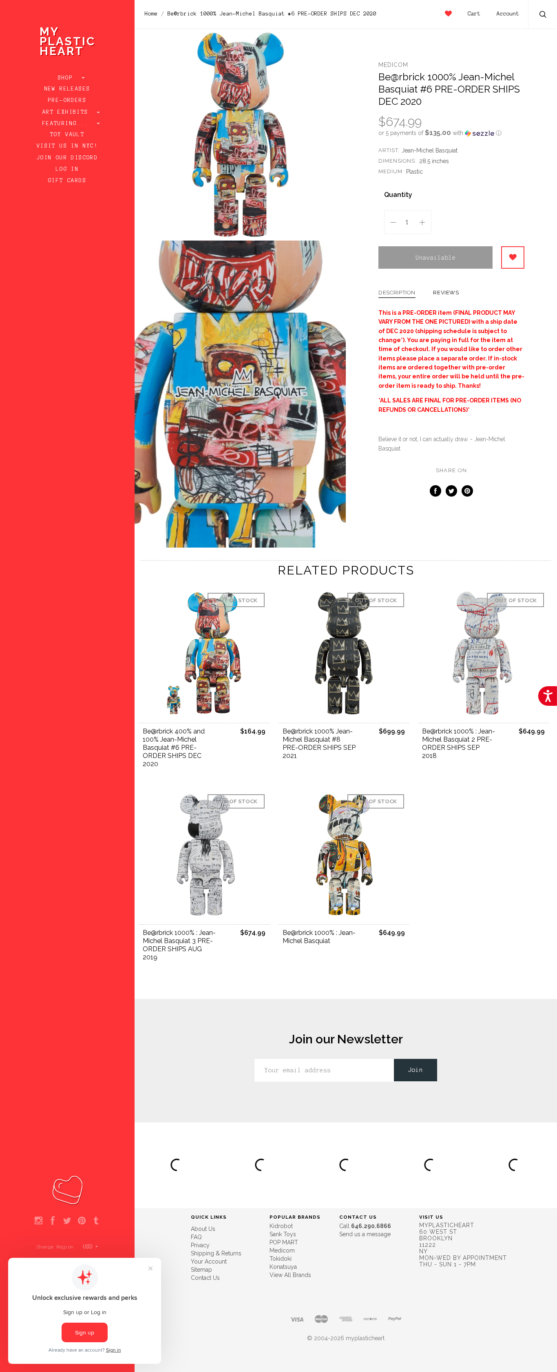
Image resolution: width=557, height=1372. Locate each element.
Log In (67, 169)
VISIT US (431, 1217)
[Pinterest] (82, 1221)
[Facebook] (53, 1221)
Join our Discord (67, 158)
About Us (203, 1229)
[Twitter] (67, 1221)
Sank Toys (283, 1234)
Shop (67, 78)
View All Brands (290, 1275)
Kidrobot (281, 1226)
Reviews (446, 293)
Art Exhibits (67, 112)
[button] (451, 133)
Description (397, 293)
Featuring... (67, 123)
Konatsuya (283, 1267)
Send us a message (365, 1234)
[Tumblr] (96, 1221)
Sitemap (201, 1269)
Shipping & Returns (216, 1253)
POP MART (284, 1242)
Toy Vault (67, 134)
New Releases (67, 89)
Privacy (200, 1245)
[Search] (543, 15)
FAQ (196, 1237)
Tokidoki (281, 1258)
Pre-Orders (67, 100)
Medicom (393, 65)
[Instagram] (38, 1221)
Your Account (209, 1261)
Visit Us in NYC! (67, 146)
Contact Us (205, 1278)
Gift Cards (67, 180)
